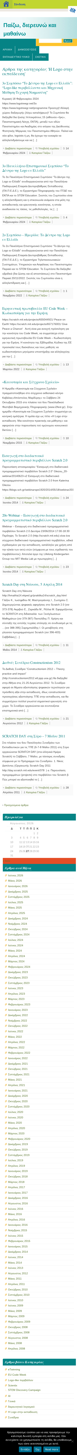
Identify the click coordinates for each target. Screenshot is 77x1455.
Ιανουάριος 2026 (18, 886)
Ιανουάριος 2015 (18, 1246)
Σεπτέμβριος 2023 (19, 982)
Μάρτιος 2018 (16, 1181)
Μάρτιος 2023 (16, 998)
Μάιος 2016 (15, 1214)
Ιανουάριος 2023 (18, 1009)
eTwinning (14, 1369)
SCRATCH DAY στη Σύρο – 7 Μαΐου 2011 (33, 736)
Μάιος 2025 (15, 907)
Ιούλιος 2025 (15, 902)
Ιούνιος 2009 (15, 1305)
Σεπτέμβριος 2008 (19, 1332)
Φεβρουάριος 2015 (19, 1240)
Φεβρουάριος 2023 (19, 1004)
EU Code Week (17, 1374)
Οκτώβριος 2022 (18, 1025)
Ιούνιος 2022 (15, 1031)
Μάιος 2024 (15, 950)
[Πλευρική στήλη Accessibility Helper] (72, 10)
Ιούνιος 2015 (15, 1235)
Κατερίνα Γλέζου (41, 152)
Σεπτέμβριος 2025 (19, 896)
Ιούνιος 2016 (15, 1208)
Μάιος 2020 (15, 1122)
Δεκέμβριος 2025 (18, 891)
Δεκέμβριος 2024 (18, 918)
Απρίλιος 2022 (16, 1042)
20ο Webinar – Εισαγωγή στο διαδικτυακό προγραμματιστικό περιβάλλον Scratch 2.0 (34, 517)
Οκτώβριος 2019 (18, 1149)
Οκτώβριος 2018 (18, 1176)
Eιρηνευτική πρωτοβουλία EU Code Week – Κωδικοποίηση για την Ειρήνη (34, 310)
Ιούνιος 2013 (15, 1267)
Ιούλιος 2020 (15, 1111)
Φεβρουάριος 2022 (19, 1052)
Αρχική (7, 49)
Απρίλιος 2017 (16, 1187)
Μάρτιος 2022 (16, 1047)
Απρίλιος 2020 (16, 1128)
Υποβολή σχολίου (48, 148)
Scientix (12, 1385)
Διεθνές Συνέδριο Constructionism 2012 (31, 662)
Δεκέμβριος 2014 (18, 1251)
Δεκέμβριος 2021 (18, 1063)
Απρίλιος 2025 (16, 913)
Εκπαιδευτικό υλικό (16, 57)
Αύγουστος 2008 (18, 1337)
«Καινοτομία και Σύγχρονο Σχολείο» (30, 381)
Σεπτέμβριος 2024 (19, 934)
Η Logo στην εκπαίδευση (22, 1411)
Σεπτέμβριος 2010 (19, 1294)
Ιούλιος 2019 (15, 1160)
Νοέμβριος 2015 (17, 1230)
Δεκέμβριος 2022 (18, 1015)
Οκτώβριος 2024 (18, 929)
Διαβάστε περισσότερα (18, 148)
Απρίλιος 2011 (16, 1284)
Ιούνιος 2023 (15, 988)
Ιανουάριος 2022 (18, 1058)
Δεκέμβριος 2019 (18, 1144)
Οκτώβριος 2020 (18, 1101)
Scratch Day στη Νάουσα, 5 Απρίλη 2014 (32, 584)
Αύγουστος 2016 (18, 1203)
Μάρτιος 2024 (16, 961)
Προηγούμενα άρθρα (16, 805)
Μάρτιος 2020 (16, 1133)
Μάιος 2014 (15, 1262)
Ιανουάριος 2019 (18, 1171)
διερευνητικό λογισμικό (21, 1406)
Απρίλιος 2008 (16, 1348)
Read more (51, 1449)
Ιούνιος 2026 (15, 875)
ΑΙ (9, 1395)
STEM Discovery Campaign (24, 1389)
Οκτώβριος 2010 (18, 1289)
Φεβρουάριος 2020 (19, 1138)
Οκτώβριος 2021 (18, 1068)
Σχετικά (40, 57)
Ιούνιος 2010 (15, 1300)
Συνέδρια (13, 1417)
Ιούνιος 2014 (15, 1257)
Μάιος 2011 (15, 1278)
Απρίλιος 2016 (16, 1219)
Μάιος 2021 (15, 1079)
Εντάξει (25, 1449)
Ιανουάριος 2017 (18, 1192)
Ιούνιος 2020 (15, 1117)
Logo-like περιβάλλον (20, 1380)
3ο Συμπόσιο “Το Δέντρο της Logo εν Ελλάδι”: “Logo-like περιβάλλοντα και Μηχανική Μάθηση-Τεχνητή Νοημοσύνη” (37, 88)
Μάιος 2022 (15, 1036)
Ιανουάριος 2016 (18, 1224)
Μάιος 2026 (15, 880)
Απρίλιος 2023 (16, 993)
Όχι (38, 1449)
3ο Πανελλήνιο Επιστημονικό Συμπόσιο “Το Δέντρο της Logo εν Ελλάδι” (35, 168)
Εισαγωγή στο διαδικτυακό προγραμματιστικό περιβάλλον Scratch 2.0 (34, 457)
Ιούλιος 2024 (15, 939)
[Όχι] (72, 1441)
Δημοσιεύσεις (27, 49)
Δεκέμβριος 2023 (18, 972)
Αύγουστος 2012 (18, 1273)
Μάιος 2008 (15, 1343)
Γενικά (11, 1401)
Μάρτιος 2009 (16, 1316)
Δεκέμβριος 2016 (18, 1197)
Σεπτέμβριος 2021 (19, 1074)
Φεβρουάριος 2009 (19, 1321)
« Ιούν (6, 860)
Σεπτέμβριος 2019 (19, 1155)
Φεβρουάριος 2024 (19, 966)
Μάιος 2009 (15, 1310)
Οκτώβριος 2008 (18, 1327)
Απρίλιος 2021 (16, 1085)
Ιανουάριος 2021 (18, 1090)
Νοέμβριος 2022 (17, 1020)
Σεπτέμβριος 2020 (19, 1106)
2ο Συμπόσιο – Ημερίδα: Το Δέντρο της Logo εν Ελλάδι (36, 237)
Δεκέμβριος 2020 (18, 1095)
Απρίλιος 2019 (16, 1165)
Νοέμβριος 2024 (17, 923)
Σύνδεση (19, 4)
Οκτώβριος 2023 (18, 977)
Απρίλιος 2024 (16, 956)
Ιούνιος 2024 (15, 945)
